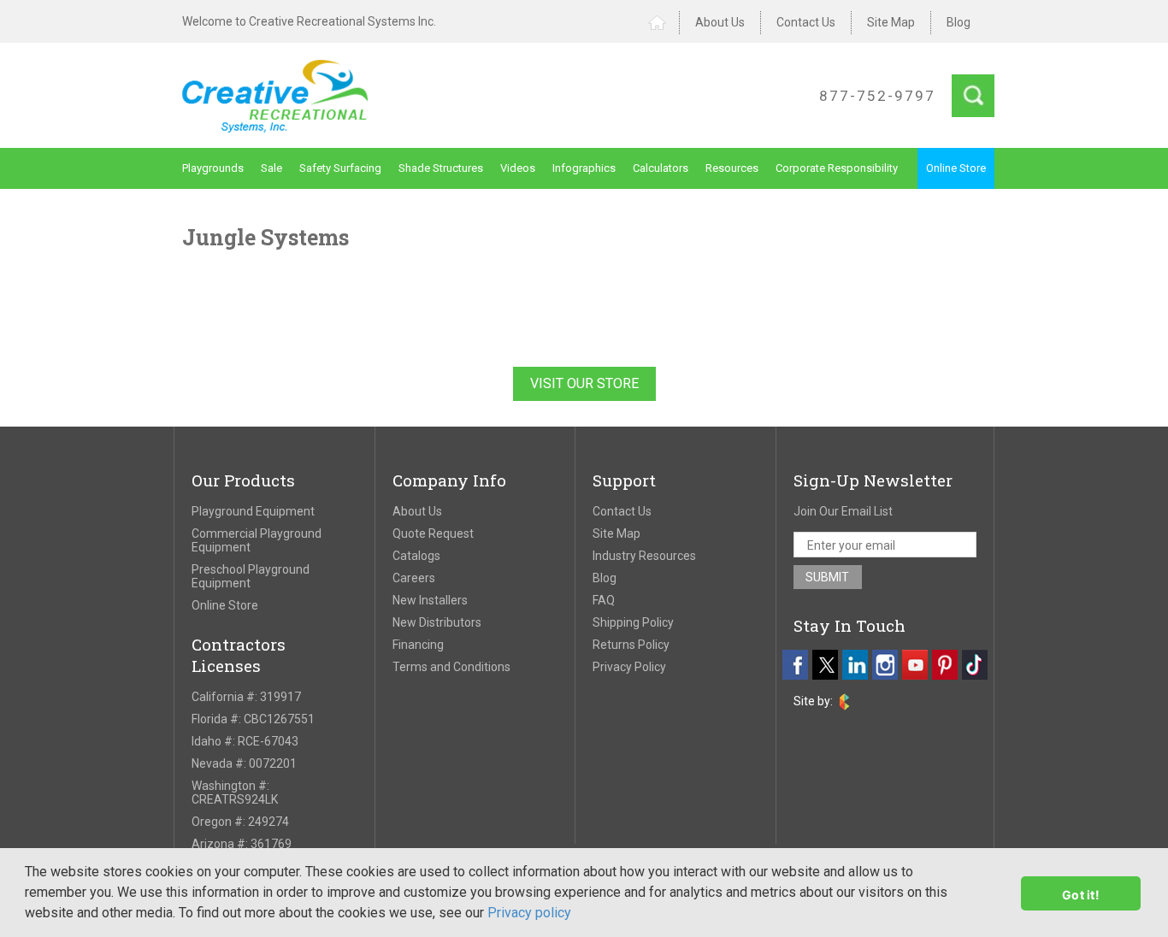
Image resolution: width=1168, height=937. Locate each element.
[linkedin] (855, 665)
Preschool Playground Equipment (251, 576)
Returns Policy (631, 644)
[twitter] (825, 665)
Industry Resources (644, 556)
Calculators (660, 168)
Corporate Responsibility (837, 168)
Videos (517, 168)
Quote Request (433, 533)
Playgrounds (213, 168)
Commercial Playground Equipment (256, 540)
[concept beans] (844, 701)
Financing (418, 644)
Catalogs (416, 556)
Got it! (1081, 894)
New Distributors (436, 622)
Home (664, 22)
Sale (271, 168)
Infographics (584, 168)
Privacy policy (529, 913)
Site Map (891, 22)
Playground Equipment (253, 511)
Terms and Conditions (451, 667)
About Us (720, 22)
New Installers (430, 600)
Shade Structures (440, 168)
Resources (731, 168)
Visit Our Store (584, 383)
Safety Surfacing (340, 168)
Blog (958, 22)
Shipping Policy (633, 622)
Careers (413, 578)
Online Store (956, 168)
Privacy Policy (629, 667)
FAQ (604, 600)
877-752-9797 (877, 95)
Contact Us (805, 22)
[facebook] (795, 665)
